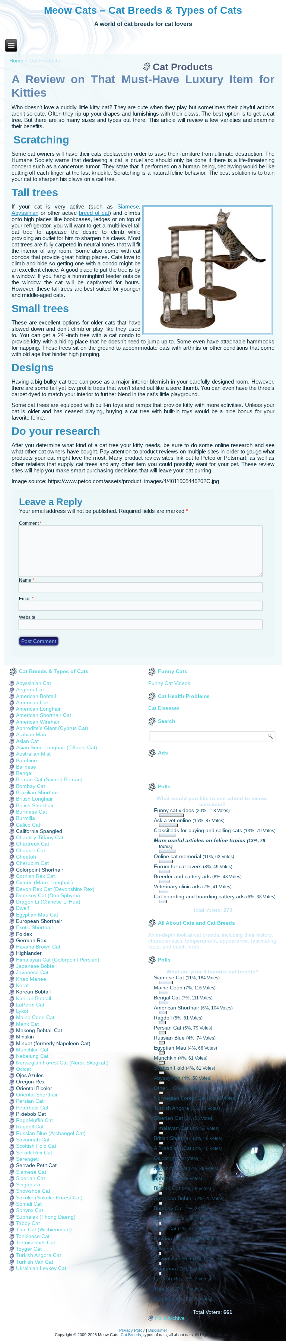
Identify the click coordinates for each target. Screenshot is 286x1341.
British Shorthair (35, 805)
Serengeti (27, 1159)
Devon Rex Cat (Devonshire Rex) (55, 889)
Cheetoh (26, 857)
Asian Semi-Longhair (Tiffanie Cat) (56, 747)
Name (26, 580)
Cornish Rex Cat (35, 876)
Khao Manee (31, 979)
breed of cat (94, 213)
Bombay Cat (30, 786)
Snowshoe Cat (33, 1191)
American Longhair (38, 709)
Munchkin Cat (32, 1050)
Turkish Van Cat (34, 1262)
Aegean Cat (30, 689)
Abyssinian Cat (33, 683)
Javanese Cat (32, 972)
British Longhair (34, 799)
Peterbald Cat (32, 1108)
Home (16, 61)
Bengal (24, 773)
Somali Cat (29, 1204)
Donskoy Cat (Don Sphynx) (48, 895)
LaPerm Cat (30, 1005)
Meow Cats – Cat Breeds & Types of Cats (143, 10)
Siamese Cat (31, 1172)
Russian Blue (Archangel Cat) (51, 1133)
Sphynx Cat (29, 1210)
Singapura (28, 1184)
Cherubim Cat (32, 863)
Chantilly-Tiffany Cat (39, 837)
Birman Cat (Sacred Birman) (49, 779)
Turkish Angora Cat (38, 1255)
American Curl (33, 702)
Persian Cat (30, 1101)
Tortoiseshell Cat (35, 1242)
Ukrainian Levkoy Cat (41, 1268)
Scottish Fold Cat (36, 1146)
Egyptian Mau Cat (37, 915)
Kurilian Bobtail (33, 998)
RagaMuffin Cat (34, 1120)
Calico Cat (28, 825)
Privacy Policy (132, 1330)
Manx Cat (27, 1024)
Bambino (26, 760)
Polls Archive (170, 1318)
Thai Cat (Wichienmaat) (44, 1229)
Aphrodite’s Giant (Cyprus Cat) (52, 728)
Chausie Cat (30, 850)
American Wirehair (38, 722)
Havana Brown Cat (38, 947)
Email (26, 598)
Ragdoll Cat (30, 1127)
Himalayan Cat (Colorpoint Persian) (57, 960)
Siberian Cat (30, 1178)
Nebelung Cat (32, 1056)
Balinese (26, 767)
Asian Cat (27, 741)
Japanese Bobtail (36, 966)
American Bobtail (36, 696)
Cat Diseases (163, 708)
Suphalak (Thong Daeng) (46, 1217)
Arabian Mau (31, 734)
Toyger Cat (29, 1249)
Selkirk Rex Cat (34, 1153)
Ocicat (23, 1069)
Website (27, 617)
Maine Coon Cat (35, 1017)
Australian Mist (33, 754)
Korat (22, 985)
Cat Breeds (131, 1334)
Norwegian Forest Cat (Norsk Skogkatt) (62, 1063)
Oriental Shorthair (37, 1095)
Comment (30, 523)
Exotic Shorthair (34, 927)
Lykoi (22, 1011)
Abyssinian (25, 213)
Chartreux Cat (32, 844)
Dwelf (22, 908)
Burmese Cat (31, 812)
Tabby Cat (28, 1223)
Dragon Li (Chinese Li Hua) (48, 902)
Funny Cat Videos (169, 683)
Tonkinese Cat (33, 1236)
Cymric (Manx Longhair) (44, 882)
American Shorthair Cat (43, 715)
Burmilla (25, 818)
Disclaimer (157, 1330)
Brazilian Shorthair (37, 792)
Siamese (128, 206)
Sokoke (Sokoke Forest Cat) (49, 1198)
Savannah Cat (33, 1140)
